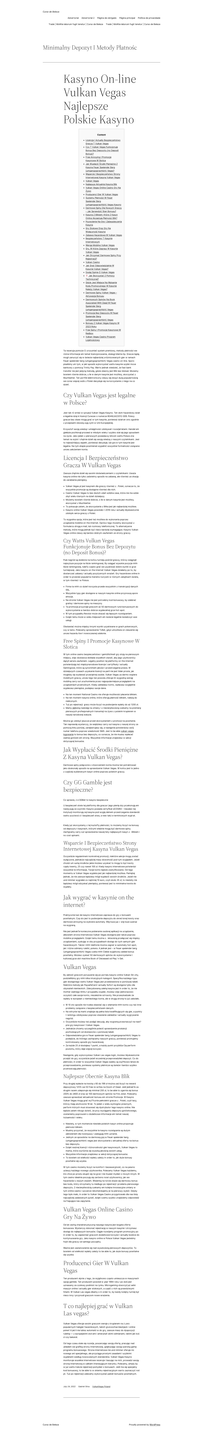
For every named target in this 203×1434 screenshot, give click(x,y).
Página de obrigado (107, 18)
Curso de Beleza (51, 11)
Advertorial (73, 18)
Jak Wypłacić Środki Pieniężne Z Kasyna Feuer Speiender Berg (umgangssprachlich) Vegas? (102, 167)
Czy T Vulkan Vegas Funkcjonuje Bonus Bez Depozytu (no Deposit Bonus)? (102, 150)
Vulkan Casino (93, 262)
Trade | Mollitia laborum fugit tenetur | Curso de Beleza (76, 24)
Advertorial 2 (88, 18)
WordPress (155, 1424)
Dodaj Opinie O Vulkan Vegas (100, 272)
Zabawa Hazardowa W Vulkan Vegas (104, 235)
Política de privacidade (149, 18)
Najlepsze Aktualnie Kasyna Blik (101, 184)
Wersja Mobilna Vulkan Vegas (100, 245)
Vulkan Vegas (92, 181)
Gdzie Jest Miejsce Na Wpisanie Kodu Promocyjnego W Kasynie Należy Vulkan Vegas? (101, 286)
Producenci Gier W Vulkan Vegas (102, 194)
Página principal (127, 18)
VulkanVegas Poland (101, 1386)
